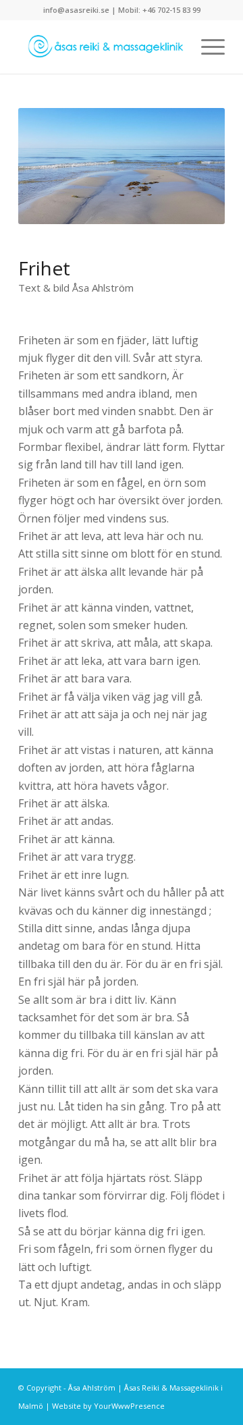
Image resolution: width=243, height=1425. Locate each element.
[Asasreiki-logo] (101, 47)
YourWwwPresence (129, 1406)
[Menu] (206, 47)
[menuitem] (206, 47)
